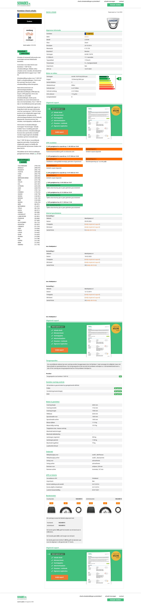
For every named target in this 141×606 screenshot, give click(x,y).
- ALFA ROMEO (28, 222)
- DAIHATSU (28, 224)
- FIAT (28, 190)
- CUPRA (28, 240)
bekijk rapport (59, 132)
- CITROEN (28, 186)
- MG (28, 238)
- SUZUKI (28, 194)
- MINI (28, 204)
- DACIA (28, 210)
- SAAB (28, 234)
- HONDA (28, 212)
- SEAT (28, 200)
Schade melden (115, 5)
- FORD (28, 174)
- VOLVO (28, 182)
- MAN (28, 242)
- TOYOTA (28, 172)
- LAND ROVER (28, 216)
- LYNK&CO (28, 226)
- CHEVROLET (28, 214)
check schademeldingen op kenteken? (89, 1)
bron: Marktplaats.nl (51, 246)
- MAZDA (28, 202)
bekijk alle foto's (90, 230)
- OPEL (28, 176)
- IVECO (28, 230)
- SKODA (28, 196)
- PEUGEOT (28, 170)
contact (121, 1)
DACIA (86, 37)
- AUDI (28, 188)
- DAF (28, 220)
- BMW (28, 180)
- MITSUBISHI (28, 206)
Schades (24, 3)
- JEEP (28, 228)
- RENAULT (28, 168)
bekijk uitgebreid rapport (92, 224)
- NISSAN (28, 198)
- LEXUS (28, 232)
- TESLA (28, 208)
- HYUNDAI (28, 192)
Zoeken (29, 21)
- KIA (28, 184)
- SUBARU (28, 244)
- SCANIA (28, 236)
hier (35, 154)
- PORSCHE (28, 218)
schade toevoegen (109, 1)
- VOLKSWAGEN (28, 166)
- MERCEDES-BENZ (28, 178)
